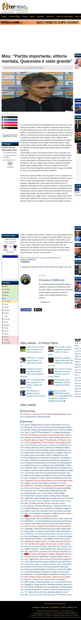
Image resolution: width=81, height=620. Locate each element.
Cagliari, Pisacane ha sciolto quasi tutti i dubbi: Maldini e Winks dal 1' (50, 465)
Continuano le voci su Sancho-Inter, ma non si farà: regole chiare (48, 480)
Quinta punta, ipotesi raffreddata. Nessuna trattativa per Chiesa (62, 382)
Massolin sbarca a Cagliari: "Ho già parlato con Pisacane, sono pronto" (50, 440)
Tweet (38, 310)
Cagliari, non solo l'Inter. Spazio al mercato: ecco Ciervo (45, 483)
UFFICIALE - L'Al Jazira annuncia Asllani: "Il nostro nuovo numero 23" (50, 534)
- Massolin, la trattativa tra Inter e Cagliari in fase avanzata (35, 393)
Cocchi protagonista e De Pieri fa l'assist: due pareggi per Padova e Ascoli (52, 442)
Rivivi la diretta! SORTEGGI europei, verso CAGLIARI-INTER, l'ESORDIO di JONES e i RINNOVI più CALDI (60, 396)
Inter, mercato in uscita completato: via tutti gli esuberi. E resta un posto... (51, 501)
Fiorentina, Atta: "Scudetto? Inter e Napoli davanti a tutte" (45, 491)
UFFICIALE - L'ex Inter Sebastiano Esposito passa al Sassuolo (48, 521)
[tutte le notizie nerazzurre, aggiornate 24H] (15, 6)
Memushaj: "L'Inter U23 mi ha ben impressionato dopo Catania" (48, 427)
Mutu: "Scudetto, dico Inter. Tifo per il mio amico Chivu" (44, 503)
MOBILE (70, 607)
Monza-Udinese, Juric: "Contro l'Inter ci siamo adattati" (44, 493)
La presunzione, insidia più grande (37, 417)
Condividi (27, 310)
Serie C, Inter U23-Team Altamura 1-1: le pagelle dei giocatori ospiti (49, 432)
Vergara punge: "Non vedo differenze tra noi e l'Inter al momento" (48, 518)
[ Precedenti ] (10, 252)
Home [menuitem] (4, 16)
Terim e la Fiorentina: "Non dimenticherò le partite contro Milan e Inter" (50, 488)
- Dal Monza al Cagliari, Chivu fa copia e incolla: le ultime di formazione (52, 544)
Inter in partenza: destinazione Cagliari (41, 516)
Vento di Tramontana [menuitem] (64, 16)
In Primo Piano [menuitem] (14, 16)
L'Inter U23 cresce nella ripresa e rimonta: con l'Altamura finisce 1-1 (35, 349)
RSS (75, 607)
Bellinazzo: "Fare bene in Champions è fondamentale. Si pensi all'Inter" (51, 485)
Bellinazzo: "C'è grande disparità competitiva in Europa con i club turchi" (51, 574)
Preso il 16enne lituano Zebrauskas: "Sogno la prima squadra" (47, 577)
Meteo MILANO (10, 256)
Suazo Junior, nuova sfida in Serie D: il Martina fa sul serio (46, 455)
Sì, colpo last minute (10, 152)
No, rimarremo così (9, 160)
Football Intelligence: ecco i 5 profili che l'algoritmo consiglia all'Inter (49, 508)
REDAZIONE (45, 607)
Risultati (10, 167)
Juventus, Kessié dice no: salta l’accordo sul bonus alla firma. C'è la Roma (52, 589)
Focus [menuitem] (25, 16)
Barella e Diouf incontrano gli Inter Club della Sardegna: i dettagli (48, 470)
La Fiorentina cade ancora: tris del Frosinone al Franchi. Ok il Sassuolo (51, 473)
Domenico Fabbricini (28, 260)
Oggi (77, 189)
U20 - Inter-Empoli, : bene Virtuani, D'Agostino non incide (50, 551)
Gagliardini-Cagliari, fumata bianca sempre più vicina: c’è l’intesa (48, 498)
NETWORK (36, 607)
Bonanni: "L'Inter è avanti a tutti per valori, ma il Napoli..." (45, 579)
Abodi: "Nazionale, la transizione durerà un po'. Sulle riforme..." (47, 460)
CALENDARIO (54, 607)
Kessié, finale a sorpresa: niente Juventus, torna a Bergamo (46, 496)
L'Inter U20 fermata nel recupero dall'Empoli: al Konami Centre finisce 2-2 (51, 562)
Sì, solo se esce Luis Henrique (10, 156)
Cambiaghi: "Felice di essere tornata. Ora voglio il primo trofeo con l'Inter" (51, 529)
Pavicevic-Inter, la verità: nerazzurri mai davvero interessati (46, 567)
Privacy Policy (61, 603)
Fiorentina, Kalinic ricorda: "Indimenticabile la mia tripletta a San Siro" (50, 468)
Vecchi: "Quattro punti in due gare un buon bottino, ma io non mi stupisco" (51, 425)
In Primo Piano (30, 258)
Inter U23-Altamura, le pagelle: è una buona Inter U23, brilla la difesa (50, 435)
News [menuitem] (32, 16)
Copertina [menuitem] (40, 16)
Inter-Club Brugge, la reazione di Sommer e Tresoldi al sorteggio (48, 536)
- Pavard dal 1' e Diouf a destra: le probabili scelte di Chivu (48, 478)
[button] (10, 163)
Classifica (6, 283)
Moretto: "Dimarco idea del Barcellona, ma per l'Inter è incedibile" (48, 430)
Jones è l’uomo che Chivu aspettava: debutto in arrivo (46, 592)
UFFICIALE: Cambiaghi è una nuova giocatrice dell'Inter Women (48, 587)
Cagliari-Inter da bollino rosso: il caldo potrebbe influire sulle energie (49, 437)
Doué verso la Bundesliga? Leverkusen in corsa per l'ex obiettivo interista (51, 569)
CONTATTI (63, 607)
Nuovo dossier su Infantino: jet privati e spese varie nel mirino (52, 584)
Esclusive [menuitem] (50, 16)
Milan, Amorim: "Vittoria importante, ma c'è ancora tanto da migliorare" (50, 582)
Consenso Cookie (49, 603)
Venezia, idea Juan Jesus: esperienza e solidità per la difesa (47, 447)
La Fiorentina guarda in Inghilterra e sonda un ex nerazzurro (46, 572)
